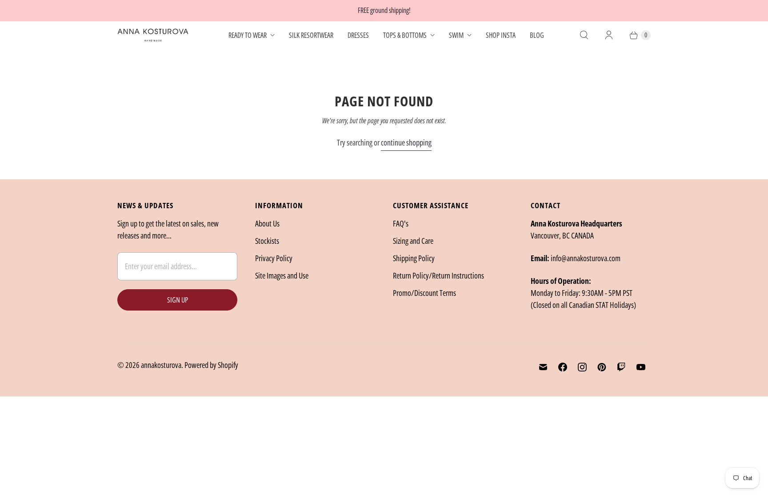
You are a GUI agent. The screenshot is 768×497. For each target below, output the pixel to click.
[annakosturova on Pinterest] (602, 367)
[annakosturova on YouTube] (641, 367)
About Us (267, 223)
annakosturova (161, 365)
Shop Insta (501, 35)
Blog (537, 35)
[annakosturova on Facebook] (562, 367)
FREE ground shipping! (384, 10)
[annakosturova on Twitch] (621, 367)
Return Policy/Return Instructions (438, 275)
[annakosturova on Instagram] (582, 367)
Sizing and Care (413, 240)
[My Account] (608, 35)
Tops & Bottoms (405, 35)
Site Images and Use (281, 275)
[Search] (584, 35)
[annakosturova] (152, 35)
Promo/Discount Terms (424, 292)
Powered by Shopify (211, 365)
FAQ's (400, 223)
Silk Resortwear (311, 35)
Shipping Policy (414, 258)
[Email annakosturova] (543, 367)
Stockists (267, 240)
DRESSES (358, 35)
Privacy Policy (273, 258)
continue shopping (406, 142)
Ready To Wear (247, 35)
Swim (456, 35)
